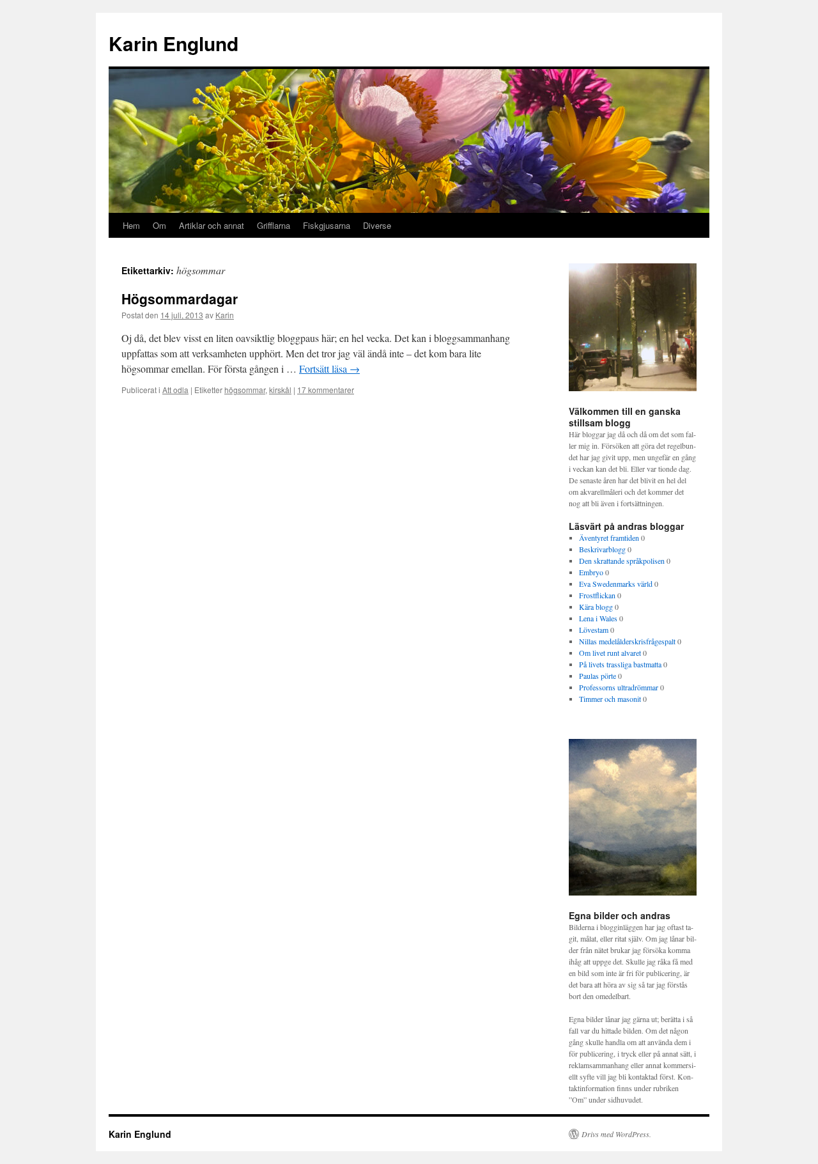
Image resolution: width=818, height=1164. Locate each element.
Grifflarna (273, 225)
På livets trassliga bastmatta (620, 664)
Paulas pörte (597, 676)
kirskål (280, 389)
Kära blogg (596, 606)
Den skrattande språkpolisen (622, 560)
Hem (131, 225)
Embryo (591, 572)
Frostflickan (597, 595)
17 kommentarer (325, 389)
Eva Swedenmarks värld (615, 583)
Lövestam (593, 630)
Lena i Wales (598, 618)
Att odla (175, 389)
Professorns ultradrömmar (618, 687)
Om (159, 225)
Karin (224, 314)
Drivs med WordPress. (616, 1134)
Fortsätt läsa (329, 368)
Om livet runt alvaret (610, 653)
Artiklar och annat (211, 225)
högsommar (244, 389)
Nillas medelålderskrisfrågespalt (627, 641)
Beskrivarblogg (602, 549)
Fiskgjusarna (326, 225)
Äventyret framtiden (609, 537)
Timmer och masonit (610, 699)
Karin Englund (173, 43)
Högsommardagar (179, 298)
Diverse (377, 225)
